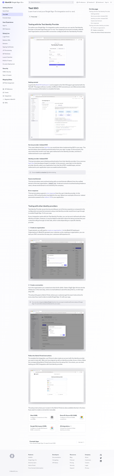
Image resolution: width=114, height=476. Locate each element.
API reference (82, 2)
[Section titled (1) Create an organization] (27, 227)
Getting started (95, 13)
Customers (88, 460)
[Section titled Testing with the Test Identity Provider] (27, 24)
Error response (95, 23)
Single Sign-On (32, 460)
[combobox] (51, 2)
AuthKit (30, 457)
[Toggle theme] (111, 2)
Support (72, 468)
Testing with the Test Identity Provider (99, 11)
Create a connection (97, 30)
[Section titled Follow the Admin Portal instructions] (27, 355)
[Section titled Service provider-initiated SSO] (27, 145)
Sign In (107, 2)
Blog (71, 457)
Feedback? (91, 2)
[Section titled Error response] (27, 190)
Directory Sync (32, 462)
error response (50, 193)
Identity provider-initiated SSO (99, 18)
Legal (86, 465)
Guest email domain (96, 20)
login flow (47, 147)
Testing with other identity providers (99, 25)
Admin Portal (47, 302)
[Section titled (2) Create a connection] (27, 285)
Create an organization (98, 27)
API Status (55, 462)
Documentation (56, 457)
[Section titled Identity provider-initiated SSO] (27, 158)
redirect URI (48, 197)
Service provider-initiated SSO (99, 16)
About (86, 457)
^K (72, 2)
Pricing (72, 462)
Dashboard (101, 2)
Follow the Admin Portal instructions (101, 32)
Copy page (34, 16)
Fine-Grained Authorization (35, 468)
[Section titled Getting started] (27, 82)
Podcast (72, 460)
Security (72, 465)
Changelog (55, 460)
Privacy (87, 468)
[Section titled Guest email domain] (27, 178)
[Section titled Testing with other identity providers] (27, 206)
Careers (87, 462)
